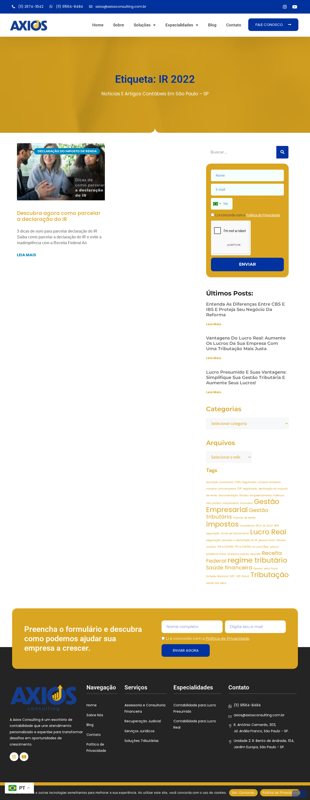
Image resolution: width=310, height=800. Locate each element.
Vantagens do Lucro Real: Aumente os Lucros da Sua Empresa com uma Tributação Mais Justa (246, 343)
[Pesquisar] (282, 152)
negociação (213, 540)
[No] (299, 794)
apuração (212, 482)
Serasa (258, 568)
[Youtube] (294, 6)
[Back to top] (299, 767)
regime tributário (257, 560)
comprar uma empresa (221, 489)
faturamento (231, 503)
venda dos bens (216, 583)
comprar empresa (269, 482)
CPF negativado (247, 489)
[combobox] (216, 203)
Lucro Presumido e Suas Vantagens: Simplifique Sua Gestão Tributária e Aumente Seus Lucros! (246, 377)
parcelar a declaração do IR (239, 540)
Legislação (213, 533)
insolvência (247, 526)
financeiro (246, 503)
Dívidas (244, 495)
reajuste (255, 554)
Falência (278, 495)
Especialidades (179, 25)
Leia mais (26, 255)
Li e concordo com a (247, 215)
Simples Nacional (217, 576)
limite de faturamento (235, 533)
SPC (232, 576)
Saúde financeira (229, 567)
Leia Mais (213, 324)
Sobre (118, 25)
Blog (212, 25)
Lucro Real (268, 532)
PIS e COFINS (225, 547)
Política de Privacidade (227, 638)
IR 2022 (268, 526)
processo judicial (238, 554)
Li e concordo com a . (208, 638)
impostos (222, 524)
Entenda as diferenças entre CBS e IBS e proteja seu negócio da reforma (245, 309)
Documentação (228, 495)
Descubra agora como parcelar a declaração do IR (59, 216)
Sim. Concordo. (244, 792)
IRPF (276, 526)
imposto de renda (244, 518)
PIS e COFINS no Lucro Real (252, 547)
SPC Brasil (242, 576)
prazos (274, 547)
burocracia (226, 482)
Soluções (142, 25)
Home (97, 25)
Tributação (269, 575)
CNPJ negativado (245, 482)
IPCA (259, 526)
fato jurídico (213, 503)
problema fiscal (216, 554)
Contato (233, 25)
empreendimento (261, 495)
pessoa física (266, 540)
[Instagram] (284, 6)
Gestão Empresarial (242, 505)
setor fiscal (271, 568)
